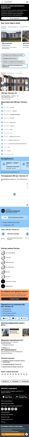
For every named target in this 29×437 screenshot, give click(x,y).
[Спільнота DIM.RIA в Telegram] (9, 409)
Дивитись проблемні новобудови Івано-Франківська (12, 66)
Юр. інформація (18, 73)
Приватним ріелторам (7, 403)
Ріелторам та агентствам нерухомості (11, 406)
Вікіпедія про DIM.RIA (7, 414)
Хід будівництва (10, 73)
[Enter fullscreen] (27, 205)
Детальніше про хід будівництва (9, 172)
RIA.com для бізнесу (6, 401)
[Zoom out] (27, 186)
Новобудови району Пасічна (9, 58)
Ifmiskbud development (15, 114)
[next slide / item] (26, 83)
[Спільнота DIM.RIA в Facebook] (5, 409)
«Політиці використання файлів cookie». (10, 431)
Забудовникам (5, 412)
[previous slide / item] (2, 83)
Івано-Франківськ (5, 96)
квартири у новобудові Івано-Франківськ (12, 61)
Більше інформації (14, 18)
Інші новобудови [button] (8, 1)
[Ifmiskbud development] (3, 211)
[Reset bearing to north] (27, 188)
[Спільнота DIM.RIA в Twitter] (16, 409)
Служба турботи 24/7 (7, 419)
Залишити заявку (14, 299)
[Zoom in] (27, 184)
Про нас (3, 422)
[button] (2, 2)
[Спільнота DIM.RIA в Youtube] (12, 409)
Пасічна (14, 96)
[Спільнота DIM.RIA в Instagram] (2, 409)
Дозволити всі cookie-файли (13, 434)
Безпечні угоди (5, 417)
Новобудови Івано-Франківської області (12, 55)
